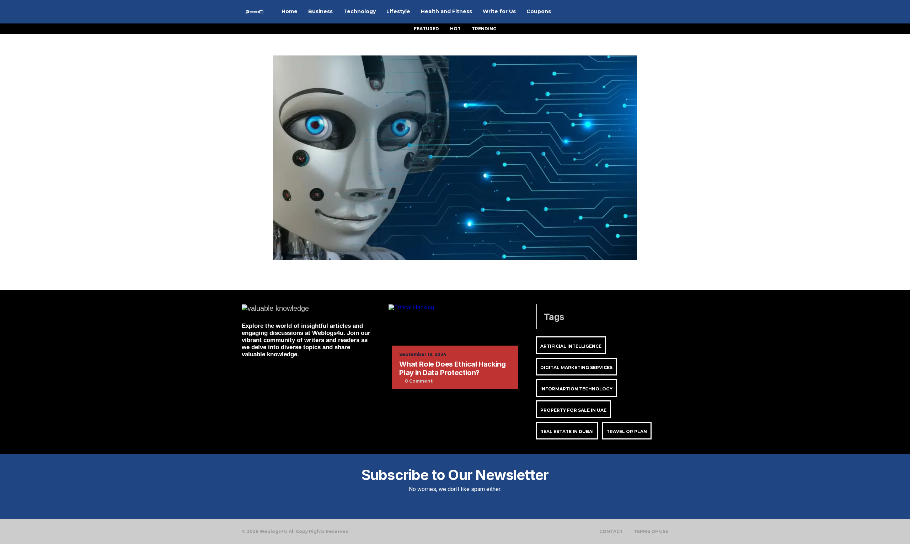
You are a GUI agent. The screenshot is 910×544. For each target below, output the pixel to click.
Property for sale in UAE (573, 410)
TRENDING (484, 28)
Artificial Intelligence (570, 346)
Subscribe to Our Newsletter (455, 475)
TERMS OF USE (651, 531)
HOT (455, 28)
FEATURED (426, 28)
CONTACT (611, 531)
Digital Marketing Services (576, 367)
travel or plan (626, 431)
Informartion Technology (576, 388)
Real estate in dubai (567, 431)
